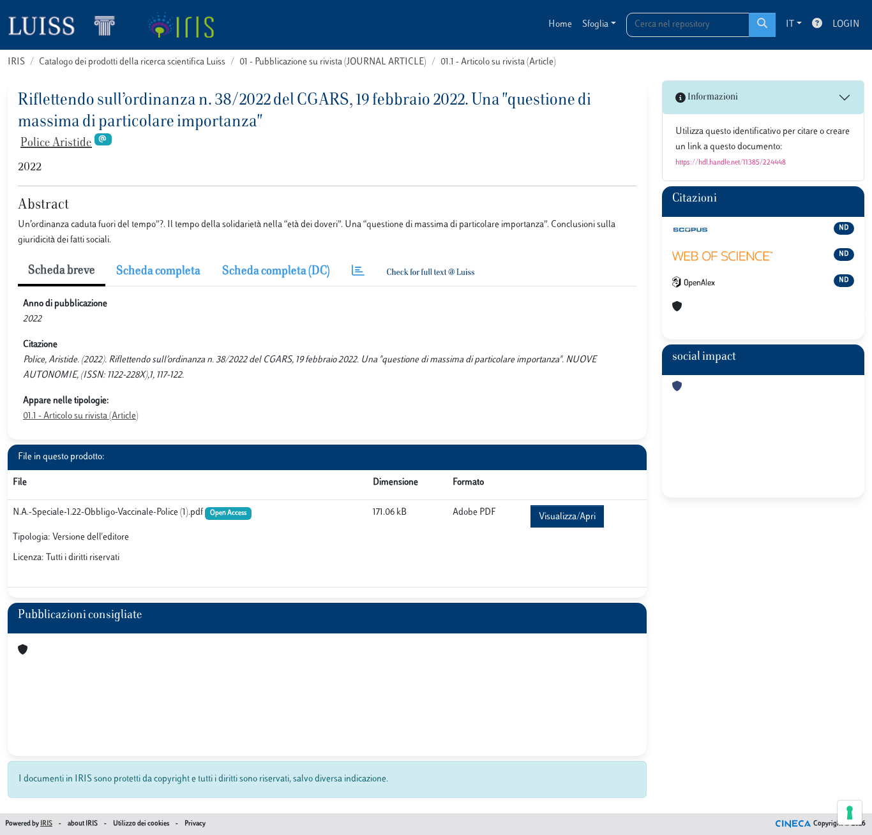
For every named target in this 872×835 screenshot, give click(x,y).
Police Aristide (56, 143)
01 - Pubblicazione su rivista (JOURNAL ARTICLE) (332, 62)
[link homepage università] (180, 25)
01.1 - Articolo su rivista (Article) (498, 62)
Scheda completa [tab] (158, 271)
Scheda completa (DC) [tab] (276, 271)
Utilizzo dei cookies (141, 823)
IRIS (16, 62)
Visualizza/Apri (567, 517)
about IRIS (83, 823)
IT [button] (790, 24)
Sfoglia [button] (595, 24)
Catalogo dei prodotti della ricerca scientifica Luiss (132, 62)
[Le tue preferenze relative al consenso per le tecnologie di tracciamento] (850, 813)
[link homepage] (67, 25)
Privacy (195, 823)
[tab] (358, 272)
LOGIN (845, 24)
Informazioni (712, 97)
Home (560, 24)
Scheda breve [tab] (61, 271)
